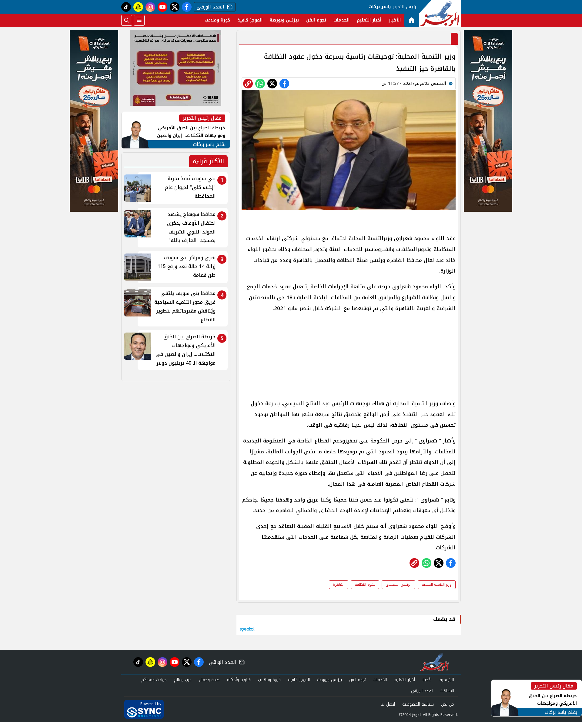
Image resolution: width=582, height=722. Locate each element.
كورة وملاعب (217, 20)
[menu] (139, 20)
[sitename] (434, 662)
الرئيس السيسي (398, 584)
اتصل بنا (388, 704)
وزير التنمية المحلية (437, 584)
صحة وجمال (209, 680)
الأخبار (395, 20)
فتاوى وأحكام (239, 680)
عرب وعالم (183, 680)
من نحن (447, 704)
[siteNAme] (440, 13)
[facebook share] (284, 83)
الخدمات (341, 20)
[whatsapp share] (260, 83)
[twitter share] (272, 83)
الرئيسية (447, 680)
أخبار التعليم (369, 20)
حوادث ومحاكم (154, 680)
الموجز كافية (250, 20)
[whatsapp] (248, 83)
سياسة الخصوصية (418, 704)
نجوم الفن (316, 20)
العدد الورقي (209, 7)
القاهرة (338, 584)
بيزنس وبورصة (284, 20)
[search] (126, 20)
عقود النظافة (365, 584)
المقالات (447, 691)
